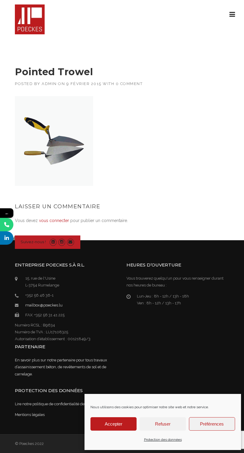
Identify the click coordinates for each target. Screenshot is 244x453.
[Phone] (6, 224)
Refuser (163, 423)
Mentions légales (30, 414)
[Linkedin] (53, 242)
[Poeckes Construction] (30, 19)
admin (49, 83)
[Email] (70, 242)
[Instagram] (61, 242)
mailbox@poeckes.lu (43, 305)
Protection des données (163, 439)
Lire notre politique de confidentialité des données (58, 404)
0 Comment (129, 83)
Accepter (113, 423)
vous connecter (54, 220)
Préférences (212, 423)
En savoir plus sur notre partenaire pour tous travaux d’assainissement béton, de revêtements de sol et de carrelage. (61, 367)
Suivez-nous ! (33, 241)
